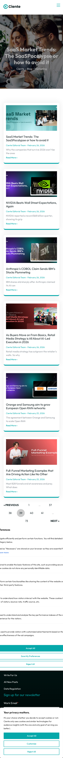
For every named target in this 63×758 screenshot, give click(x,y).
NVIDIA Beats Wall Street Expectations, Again (31, 204)
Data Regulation (12, 688)
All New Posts (11, 681)
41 (42, 512)
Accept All (31, 735)
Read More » (11, 157)
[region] (31, 733)
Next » (55, 521)
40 (31, 512)
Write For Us (10, 675)
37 (50, 504)
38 (10, 512)
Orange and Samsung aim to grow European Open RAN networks (28, 406)
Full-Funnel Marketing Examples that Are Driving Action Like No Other (29, 472)
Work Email (11, 703)
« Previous (11, 505)
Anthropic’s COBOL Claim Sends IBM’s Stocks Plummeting (30, 270)
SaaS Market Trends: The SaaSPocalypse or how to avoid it (27, 138)
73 (26, 520)
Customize (31, 743)
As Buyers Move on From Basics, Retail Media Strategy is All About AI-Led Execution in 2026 (30, 338)
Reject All (31, 751)
